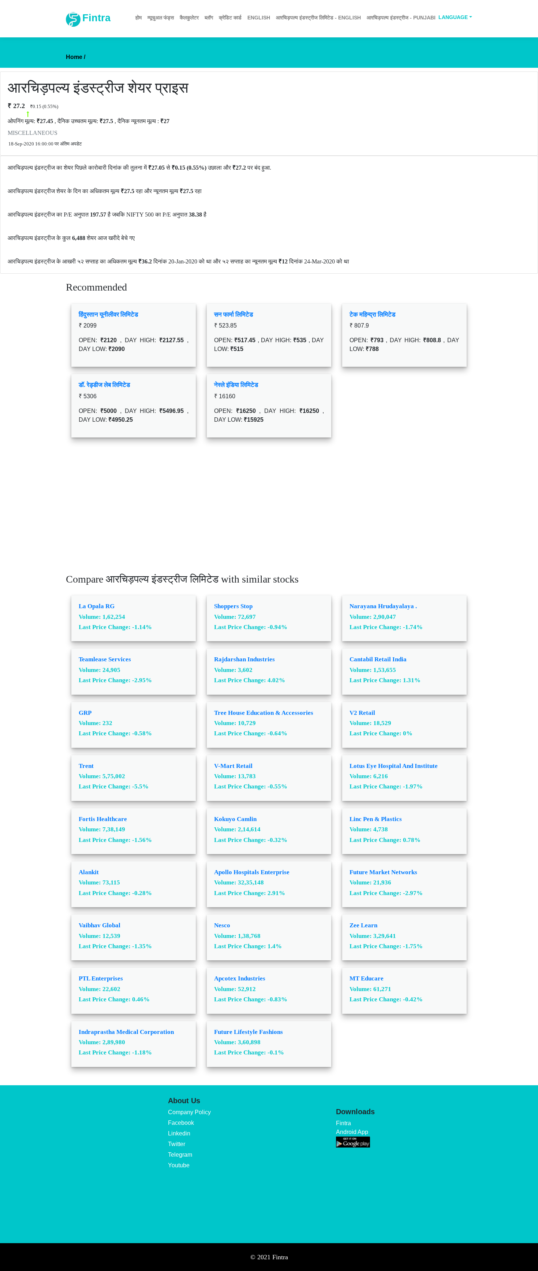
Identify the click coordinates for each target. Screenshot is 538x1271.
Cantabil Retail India (378, 659)
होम (138, 18)
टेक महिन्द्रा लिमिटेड (372, 314)
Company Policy (189, 1112)
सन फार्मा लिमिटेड (233, 314)
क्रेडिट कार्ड (230, 18)
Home (75, 57)
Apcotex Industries (239, 978)
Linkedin (179, 1133)
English (258, 18)
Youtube (179, 1165)
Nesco (222, 925)
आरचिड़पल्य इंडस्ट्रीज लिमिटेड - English (318, 18)
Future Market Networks (383, 872)
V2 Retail (362, 712)
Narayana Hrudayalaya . (383, 606)
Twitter (176, 1144)
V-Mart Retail (233, 765)
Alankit (89, 872)
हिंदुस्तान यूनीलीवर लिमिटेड (108, 314)
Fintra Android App (352, 1127)
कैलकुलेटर (189, 18)
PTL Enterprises (101, 978)
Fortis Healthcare (103, 819)
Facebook (181, 1123)
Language (453, 17)
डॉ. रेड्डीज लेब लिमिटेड (104, 384)
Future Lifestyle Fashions (248, 1031)
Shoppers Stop (233, 606)
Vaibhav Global (99, 925)
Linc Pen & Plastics (376, 819)
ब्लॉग (209, 18)
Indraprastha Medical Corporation (126, 1031)
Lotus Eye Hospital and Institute (394, 765)
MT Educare (367, 978)
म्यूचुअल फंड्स (160, 18)
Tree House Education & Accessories (263, 712)
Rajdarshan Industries (244, 659)
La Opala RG (97, 606)
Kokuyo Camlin (235, 819)
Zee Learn (363, 925)
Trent (86, 765)
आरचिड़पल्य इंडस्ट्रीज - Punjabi (401, 18)
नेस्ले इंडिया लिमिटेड (236, 384)
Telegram (180, 1155)
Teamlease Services (105, 659)
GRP (85, 712)
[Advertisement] (269, 510)
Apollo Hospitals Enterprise (251, 872)
